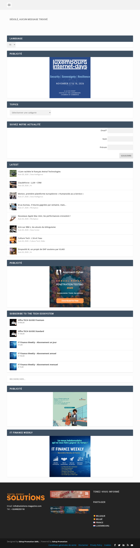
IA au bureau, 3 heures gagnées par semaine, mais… (42, 205)
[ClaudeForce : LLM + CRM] (13, 184)
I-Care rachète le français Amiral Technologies (39, 171)
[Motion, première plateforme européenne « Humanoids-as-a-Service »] (13, 195)
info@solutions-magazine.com (27, 506)
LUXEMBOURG (102, 525)
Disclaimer (83, 545)
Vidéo (43, 241)
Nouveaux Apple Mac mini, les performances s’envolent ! (44, 216)
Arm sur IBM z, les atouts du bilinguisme (37, 227)
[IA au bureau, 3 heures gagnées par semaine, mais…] (13, 206)
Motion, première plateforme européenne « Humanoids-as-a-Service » (51, 193)
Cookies (107, 545)
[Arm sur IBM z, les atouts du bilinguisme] (13, 228)
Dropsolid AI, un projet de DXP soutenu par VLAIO (41, 249)
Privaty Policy (96, 545)
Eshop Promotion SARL (29, 541)
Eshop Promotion (59, 541)
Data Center (35, 230)
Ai (31, 185)
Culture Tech (35, 241)
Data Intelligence (36, 174)
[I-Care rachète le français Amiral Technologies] (13, 173)
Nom (105, 139)
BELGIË (99, 519)
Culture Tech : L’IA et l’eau (30, 238)
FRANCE (99, 522)
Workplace (34, 208)
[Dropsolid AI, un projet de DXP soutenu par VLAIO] (13, 251)
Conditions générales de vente (62, 545)
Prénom (103, 147)
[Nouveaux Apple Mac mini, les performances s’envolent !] (13, 217)
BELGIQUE (100, 516)
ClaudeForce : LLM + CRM (29, 182)
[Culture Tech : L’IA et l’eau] (13, 240)
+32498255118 (17, 509)
